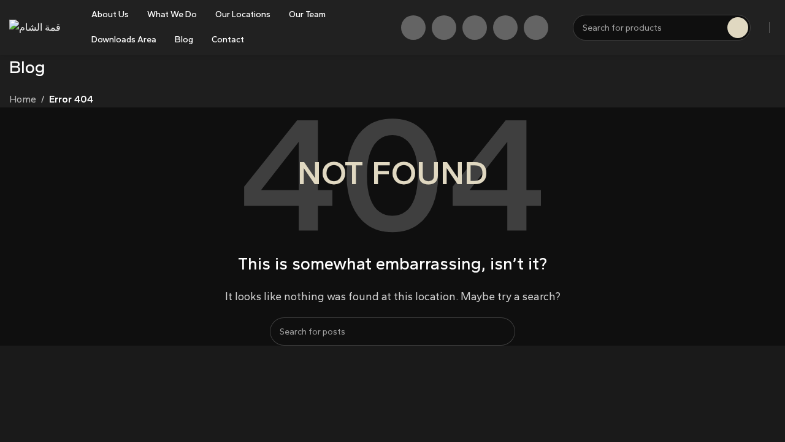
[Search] (501, 331)
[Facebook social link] (413, 27)
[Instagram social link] (444, 27)
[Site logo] (35, 27)
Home (22, 99)
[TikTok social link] (505, 27)
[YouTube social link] (474, 27)
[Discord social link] (536, 27)
